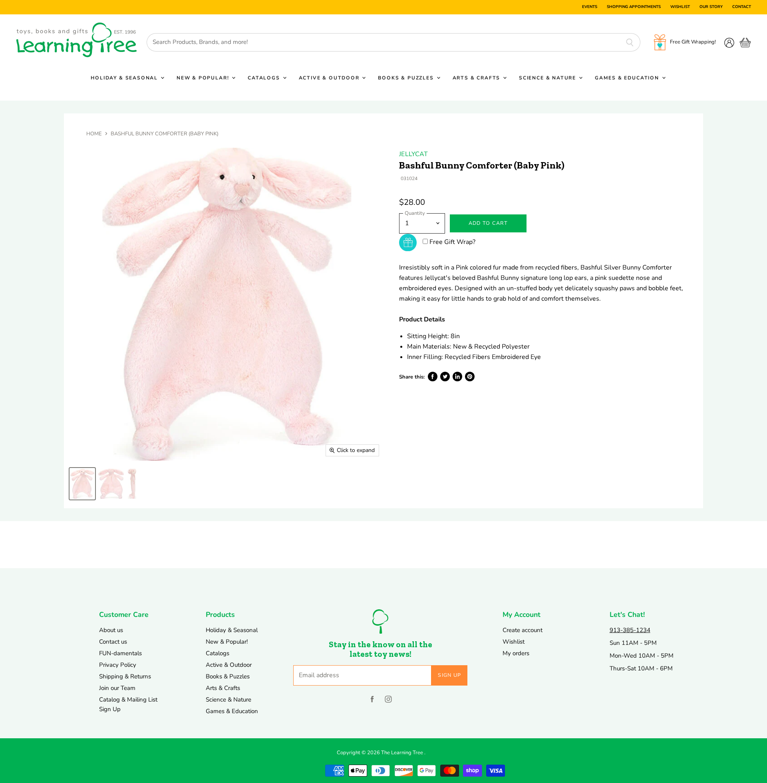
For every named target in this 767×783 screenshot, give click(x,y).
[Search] (629, 42)
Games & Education (628, 78)
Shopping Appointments (634, 7)
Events (589, 7)
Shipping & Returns (125, 676)
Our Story (711, 7)
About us (111, 630)
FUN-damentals (120, 653)
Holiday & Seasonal (125, 78)
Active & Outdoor (330, 78)
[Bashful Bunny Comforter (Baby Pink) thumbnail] (82, 484)
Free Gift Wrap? (452, 242)
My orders (516, 653)
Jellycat (413, 154)
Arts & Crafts (477, 78)
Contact (741, 7)
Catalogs (265, 78)
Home (94, 134)
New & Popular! (204, 78)
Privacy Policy (117, 665)
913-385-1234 (630, 630)
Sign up (449, 675)
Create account (522, 630)
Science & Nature (548, 78)
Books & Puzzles (406, 78)
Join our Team (117, 688)
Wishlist (680, 7)
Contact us (113, 642)
